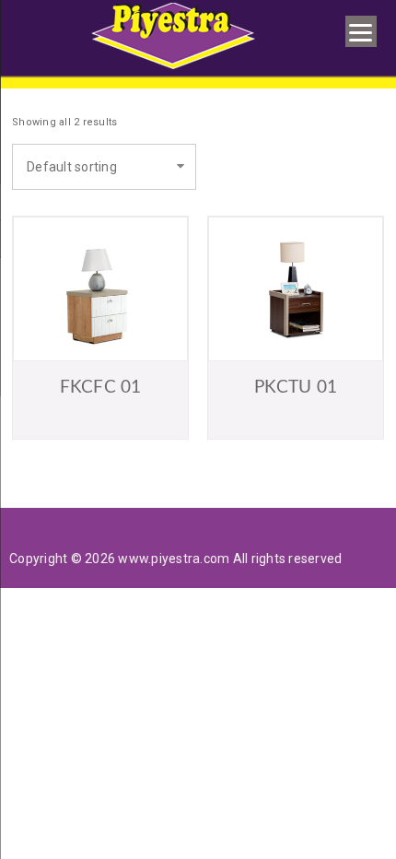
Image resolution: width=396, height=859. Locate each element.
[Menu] (361, 31)
